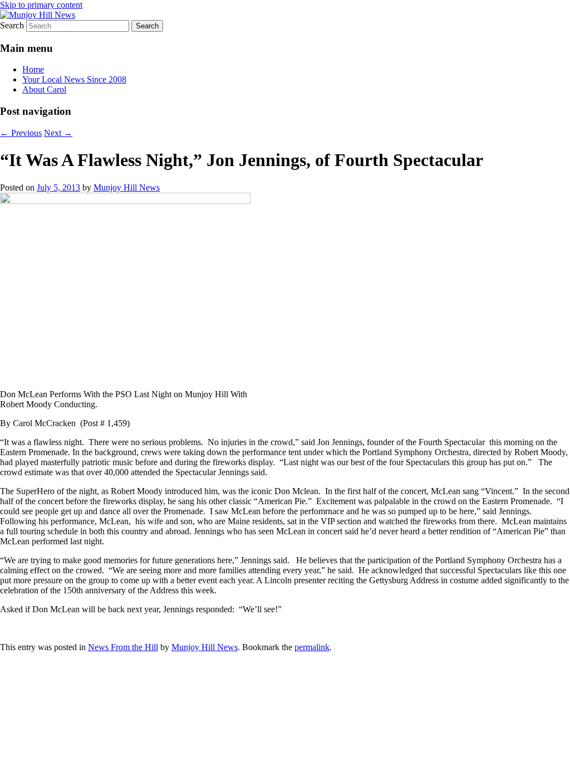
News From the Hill (123, 647)
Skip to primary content (41, 4)
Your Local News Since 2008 (74, 79)
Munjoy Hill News (127, 187)
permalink (312, 647)
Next (58, 133)
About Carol (44, 89)
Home (33, 69)
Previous (21, 133)
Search (12, 25)
